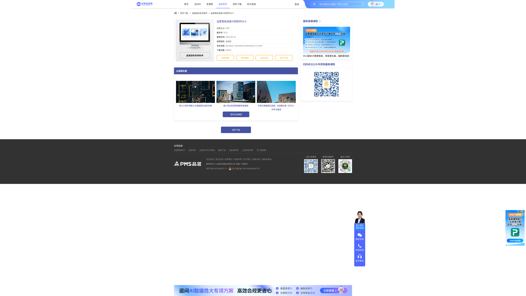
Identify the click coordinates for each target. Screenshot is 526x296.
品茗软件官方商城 (207, 150)
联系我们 (228, 159)
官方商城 (251, 4)
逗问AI (198, 4)
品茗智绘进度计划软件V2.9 (222, 13)
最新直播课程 (310, 21)
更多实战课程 (236, 114)
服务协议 (256, 159)
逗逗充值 (210, 159)
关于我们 (247, 159)
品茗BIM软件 (179, 150)
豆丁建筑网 (261, 150)
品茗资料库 (233, 150)
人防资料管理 (247, 150)
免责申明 (238, 159)
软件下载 (184, 13)
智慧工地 (222, 150)
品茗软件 (222, 4)
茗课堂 (209, 4)
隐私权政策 (267, 159)
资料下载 (237, 4)
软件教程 (245, 57)
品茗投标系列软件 (199, 13)
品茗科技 (192, 150)
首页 (186, 4)
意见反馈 (219, 159)
